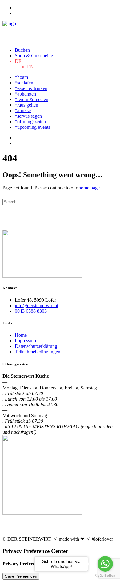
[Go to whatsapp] (105, 564)
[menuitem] (66, 7)
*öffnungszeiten (30, 121)
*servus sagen (28, 116)
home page (89, 187)
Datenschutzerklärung (36, 346)
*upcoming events (32, 127)
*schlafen (24, 82)
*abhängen (25, 93)
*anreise (23, 110)
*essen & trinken (31, 88)
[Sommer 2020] (60, 254)
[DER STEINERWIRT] (60, 32)
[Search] (30, 201)
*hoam (21, 77)
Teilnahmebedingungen (37, 351)
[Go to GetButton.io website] (105, 576)
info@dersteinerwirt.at (36, 305)
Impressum (25, 340)
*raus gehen (26, 105)
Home (21, 335)
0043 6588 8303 (31, 311)
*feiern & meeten (31, 99)
